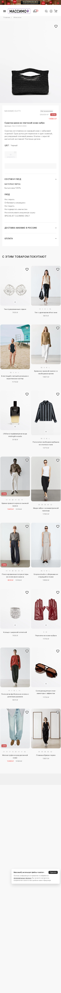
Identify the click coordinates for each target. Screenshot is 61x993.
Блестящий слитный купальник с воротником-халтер (15, 377)
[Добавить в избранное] (27, 269)
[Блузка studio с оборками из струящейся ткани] (46, 545)
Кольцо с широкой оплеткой (15, 632)
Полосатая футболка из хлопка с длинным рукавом (15, 695)
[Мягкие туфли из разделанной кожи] (15, 728)
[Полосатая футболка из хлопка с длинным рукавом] (15, 667)
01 (11, 156)
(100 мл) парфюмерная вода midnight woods (15, 435)
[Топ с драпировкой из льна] (46, 285)
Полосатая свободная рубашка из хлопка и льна (46, 443)
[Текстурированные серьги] (15, 285)
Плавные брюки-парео (46, 755)
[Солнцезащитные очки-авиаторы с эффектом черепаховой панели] (46, 667)
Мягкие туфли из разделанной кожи (15, 756)
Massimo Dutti (13, 111)
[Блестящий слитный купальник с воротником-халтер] (15, 346)
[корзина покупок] (55, 11)
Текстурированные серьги (15, 309)
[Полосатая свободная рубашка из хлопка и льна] (46, 413)
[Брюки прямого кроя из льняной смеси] (15, 476)
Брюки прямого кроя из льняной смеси (15, 504)
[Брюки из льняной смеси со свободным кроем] (46, 344)
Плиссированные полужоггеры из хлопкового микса (15, 575)
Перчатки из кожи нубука (46, 636)
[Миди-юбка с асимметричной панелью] (46, 479)
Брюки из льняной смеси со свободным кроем (46, 372)
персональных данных (22, 878)
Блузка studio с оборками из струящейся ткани (46, 575)
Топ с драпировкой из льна (46, 312)
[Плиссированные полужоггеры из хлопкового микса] (15, 545)
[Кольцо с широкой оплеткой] (15, 609)
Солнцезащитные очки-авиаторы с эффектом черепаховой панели (46, 692)
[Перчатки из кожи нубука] (46, 609)
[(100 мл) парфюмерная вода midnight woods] (15, 410)
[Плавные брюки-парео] (46, 728)
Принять (53, 872)
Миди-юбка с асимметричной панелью (46, 509)
